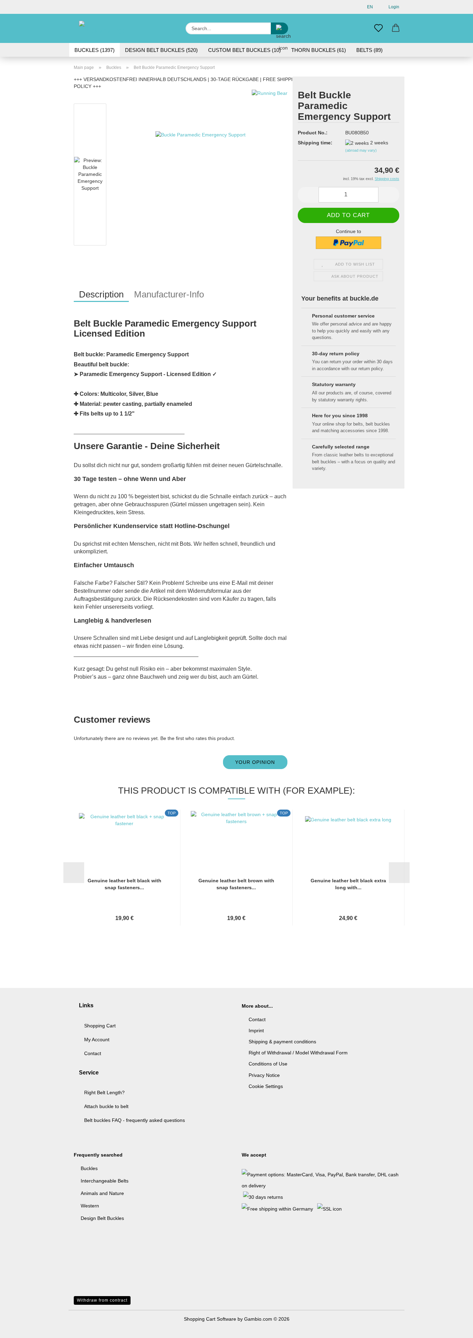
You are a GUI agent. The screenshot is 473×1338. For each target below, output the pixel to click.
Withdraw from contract (102, 1300)
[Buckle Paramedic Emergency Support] (200, 176)
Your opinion (255, 762)
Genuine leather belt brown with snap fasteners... (236, 884)
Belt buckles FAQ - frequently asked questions (134, 1120)
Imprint (256, 1030)
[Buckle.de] (104, 28)
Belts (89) (369, 50)
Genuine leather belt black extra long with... (348, 884)
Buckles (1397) (94, 50)
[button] (395, 28)
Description (101, 294)
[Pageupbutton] (454, 1327)
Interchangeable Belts (104, 1181)
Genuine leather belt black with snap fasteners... (124, 884)
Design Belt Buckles (102, 1218)
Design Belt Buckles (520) (161, 50)
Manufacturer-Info (169, 294)
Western (90, 1205)
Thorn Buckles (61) (318, 50)
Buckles (89, 1168)
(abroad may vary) (361, 150)
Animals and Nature (102, 1193)
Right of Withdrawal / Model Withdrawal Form (298, 1052)
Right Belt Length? (104, 1092)
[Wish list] (378, 28)
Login (392, 7)
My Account (96, 1039)
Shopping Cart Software (210, 1319)
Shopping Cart (100, 1025)
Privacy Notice (264, 1075)
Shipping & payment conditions (282, 1041)
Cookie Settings (266, 1086)
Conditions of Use (268, 1064)
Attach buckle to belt (106, 1106)
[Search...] (279, 28)
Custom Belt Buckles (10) (244, 50)
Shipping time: (315, 142)
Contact (92, 1053)
